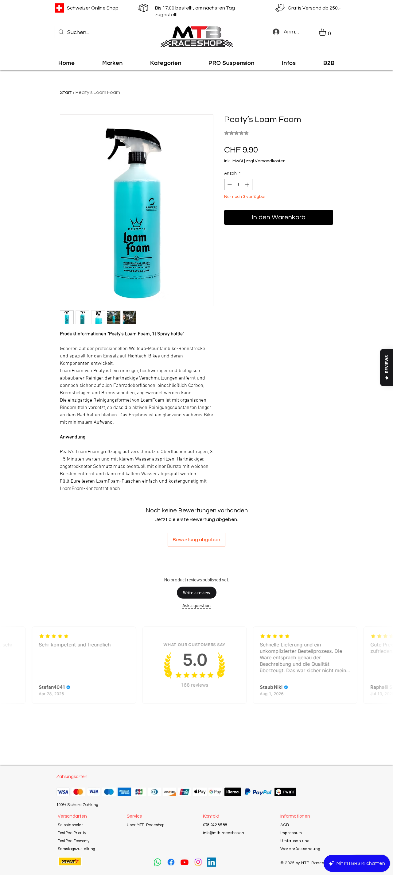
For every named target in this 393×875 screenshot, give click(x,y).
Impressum (291, 833)
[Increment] (247, 184)
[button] (327, 32)
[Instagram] (198, 862)
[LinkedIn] (211, 862)
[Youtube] (184, 862)
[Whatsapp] (157, 862)
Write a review (196, 593)
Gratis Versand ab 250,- (314, 8)
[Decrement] (229, 184)
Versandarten (72, 816)
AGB (284, 825)
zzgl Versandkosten (266, 161)
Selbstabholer (70, 825)
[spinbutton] (238, 184)
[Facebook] (171, 862)
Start (66, 92)
